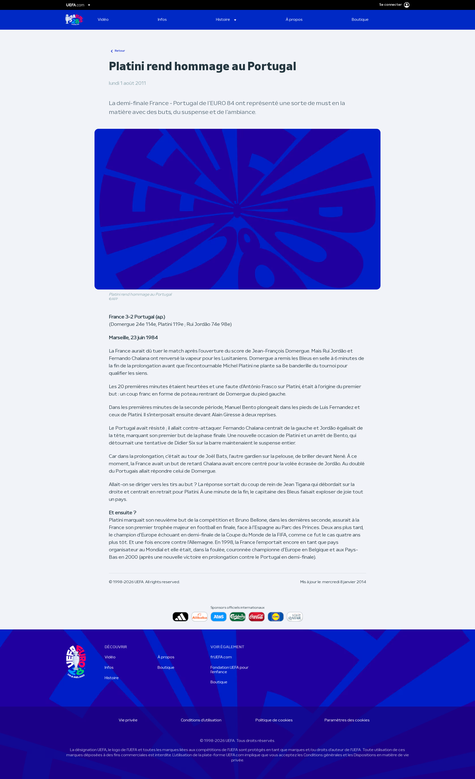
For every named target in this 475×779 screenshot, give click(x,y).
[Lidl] (276, 617)
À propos (166, 657)
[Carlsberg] (238, 617)
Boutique (166, 667)
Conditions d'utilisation (201, 720)
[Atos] (219, 617)
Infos (109, 667)
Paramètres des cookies (347, 720)
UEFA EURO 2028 (74, 19)
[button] (226, 19)
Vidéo (110, 657)
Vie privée (128, 720)
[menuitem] (122, 19)
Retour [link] (120, 51)
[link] (103, 19)
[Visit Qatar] (295, 617)
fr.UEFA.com (221, 657)
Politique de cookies (274, 720)
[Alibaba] (199, 617)
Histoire (112, 678)
